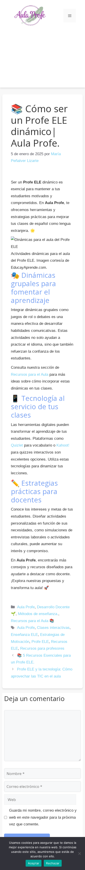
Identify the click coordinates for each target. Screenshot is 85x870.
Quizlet (17, 445)
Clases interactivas (53, 627)
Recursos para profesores (42, 648)
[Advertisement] (42, 56)
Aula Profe (26, 607)
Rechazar (52, 863)
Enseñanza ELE (24, 634)
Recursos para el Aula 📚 (32, 621)
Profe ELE (40, 641)
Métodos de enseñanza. (38, 614)
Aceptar (33, 863)
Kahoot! (62, 445)
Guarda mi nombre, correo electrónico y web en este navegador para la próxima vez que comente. (43, 817)
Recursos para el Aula (29, 374)
